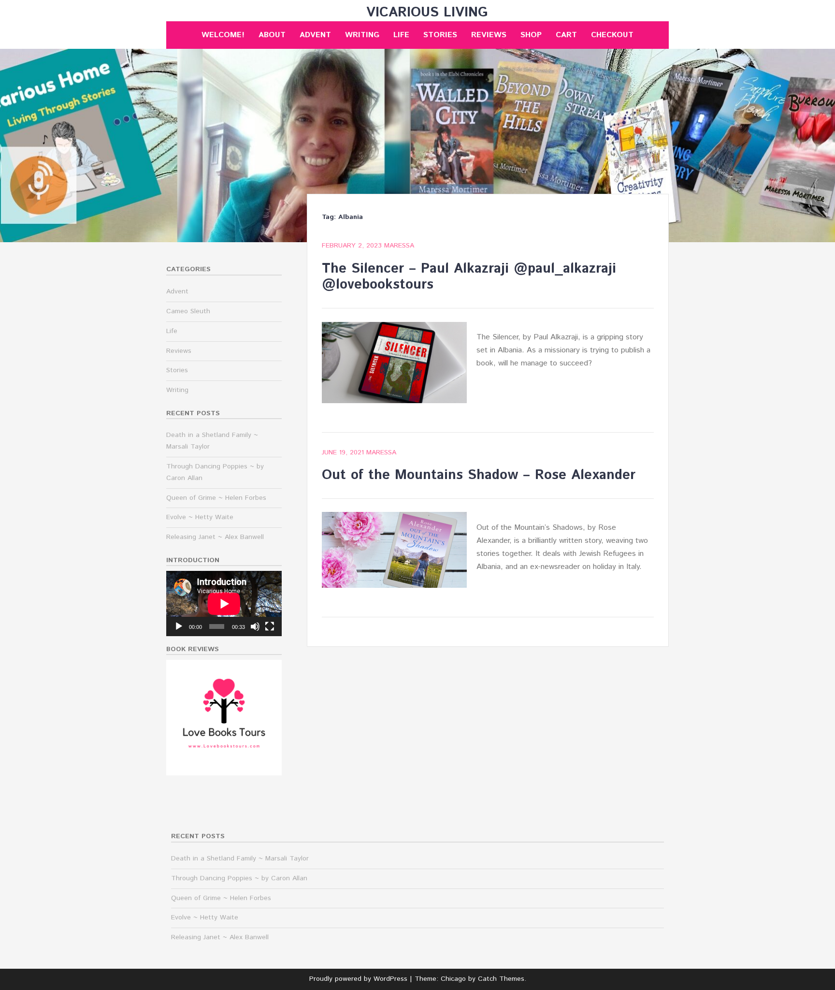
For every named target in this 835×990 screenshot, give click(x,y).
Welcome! (223, 35)
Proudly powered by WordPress (358, 979)
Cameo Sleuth (188, 311)
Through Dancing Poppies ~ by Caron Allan (239, 878)
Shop (531, 35)
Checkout (612, 35)
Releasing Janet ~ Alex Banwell (215, 537)
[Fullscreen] (269, 626)
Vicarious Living (427, 12)
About (272, 35)
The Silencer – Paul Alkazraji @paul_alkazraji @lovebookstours (469, 277)
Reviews (488, 35)
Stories (440, 35)
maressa (399, 245)
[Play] (179, 626)
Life (401, 35)
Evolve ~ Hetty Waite (199, 517)
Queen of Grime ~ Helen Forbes (216, 498)
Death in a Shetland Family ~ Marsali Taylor (240, 858)
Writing (362, 35)
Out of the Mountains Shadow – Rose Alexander (478, 475)
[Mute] (255, 626)
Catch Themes (501, 979)
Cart (566, 35)
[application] (224, 603)
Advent (315, 35)
